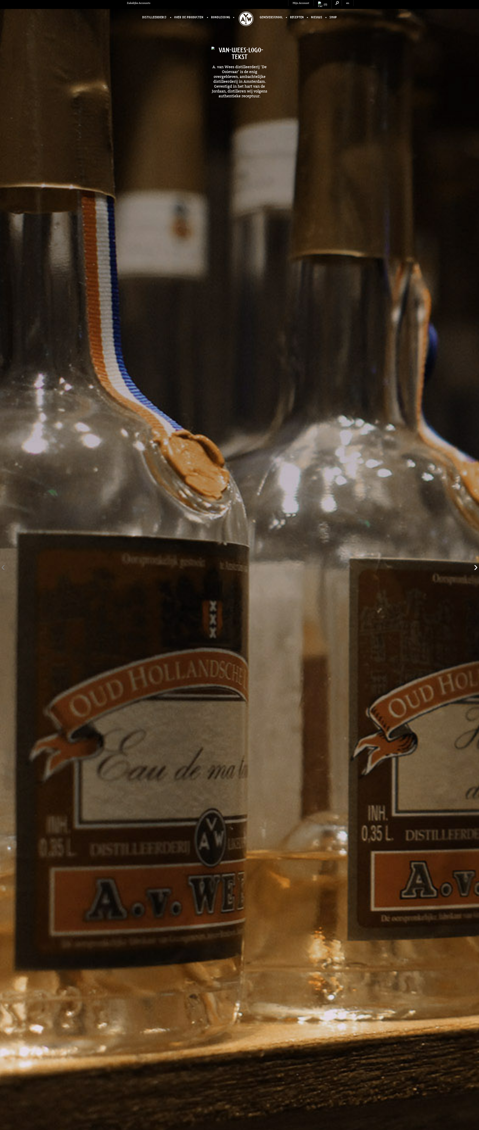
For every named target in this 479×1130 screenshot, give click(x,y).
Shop (333, 17)
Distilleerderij (154, 17)
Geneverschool (271, 17)
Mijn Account (301, 3)
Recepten (297, 17)
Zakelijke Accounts (138, 3)
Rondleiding (220, 17)
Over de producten (188, 17)
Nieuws (316, 17)
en (347, 3)
